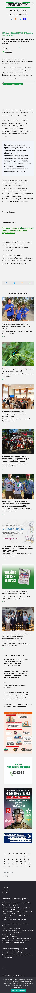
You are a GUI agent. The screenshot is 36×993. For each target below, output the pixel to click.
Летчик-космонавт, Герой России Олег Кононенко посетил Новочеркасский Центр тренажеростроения (16, 662)
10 (4, 861)
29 (25, 866)
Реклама (5, 887)
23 (29, 864)
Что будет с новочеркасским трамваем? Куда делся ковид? (15, 247)
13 (17, 861)
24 (5, 866)
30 (29, 866)
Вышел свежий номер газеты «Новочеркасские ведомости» (15, 592)
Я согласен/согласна (18, 990)
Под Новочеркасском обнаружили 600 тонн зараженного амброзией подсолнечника (18, 230)
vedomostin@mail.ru (21, 14)
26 (13, 866)
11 (8, 861)
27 (17, 866)
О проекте (6, 890)
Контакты (5, 892)
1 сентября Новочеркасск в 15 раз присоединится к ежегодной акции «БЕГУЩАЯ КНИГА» (17, 548)
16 (29, 861)
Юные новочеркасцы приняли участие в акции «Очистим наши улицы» (16, 326)
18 (9, 864)
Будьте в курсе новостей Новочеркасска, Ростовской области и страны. (17, 258)
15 (25, 861)
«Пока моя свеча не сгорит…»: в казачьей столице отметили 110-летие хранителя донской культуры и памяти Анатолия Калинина (18, 696)
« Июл (6, 876)
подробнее (13, 981)
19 (12, 864)
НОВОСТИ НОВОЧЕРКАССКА (13, 84)
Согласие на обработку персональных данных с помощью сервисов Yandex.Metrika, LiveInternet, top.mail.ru (16, 951)
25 (9, 866)
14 (21, 861)
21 (21, 864)
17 (4, 864)
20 (17, 864)
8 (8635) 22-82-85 (19, 10)
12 (12, 861)
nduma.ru (11, 212)
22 (25, 864)
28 (21, 866)
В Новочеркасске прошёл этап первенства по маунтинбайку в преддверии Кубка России (15, 459)
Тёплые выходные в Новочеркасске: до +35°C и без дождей (18, 370)
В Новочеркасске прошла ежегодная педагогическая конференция (14, 414)
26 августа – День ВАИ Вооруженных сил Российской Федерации (18, 706)
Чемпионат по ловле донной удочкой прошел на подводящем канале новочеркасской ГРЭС (16, 503)
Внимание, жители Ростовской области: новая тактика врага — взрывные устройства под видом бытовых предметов (17, 674)
